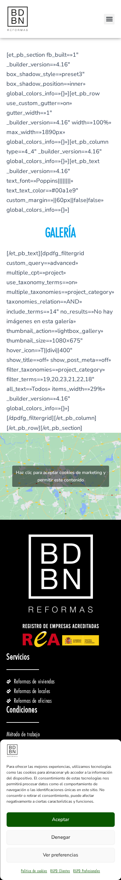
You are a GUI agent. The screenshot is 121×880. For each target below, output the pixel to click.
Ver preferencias (60, 855)
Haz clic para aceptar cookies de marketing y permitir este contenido (61, 476)
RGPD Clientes (60, 871)
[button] (109, 19)
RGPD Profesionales (86, 871)
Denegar (60, 837)
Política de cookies (34, 871)
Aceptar (60, 819)
